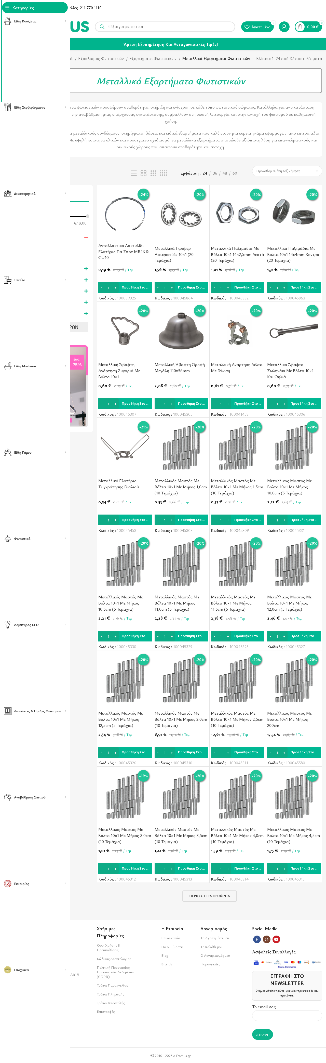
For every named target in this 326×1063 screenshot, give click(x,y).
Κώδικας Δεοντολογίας (114, 958)
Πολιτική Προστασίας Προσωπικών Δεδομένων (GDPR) (115, 972)
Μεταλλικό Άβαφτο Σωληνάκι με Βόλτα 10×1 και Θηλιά (290, 370)
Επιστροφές (106, 1011)
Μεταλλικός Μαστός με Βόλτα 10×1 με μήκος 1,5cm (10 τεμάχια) (237, 487)
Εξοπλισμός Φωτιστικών (101, 58)
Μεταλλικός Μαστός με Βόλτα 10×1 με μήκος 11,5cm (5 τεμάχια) (233, 603)
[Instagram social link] (266, 939)
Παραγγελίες (210, 964)
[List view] (134, 173)
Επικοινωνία (170, 937)
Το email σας (264, 1006)
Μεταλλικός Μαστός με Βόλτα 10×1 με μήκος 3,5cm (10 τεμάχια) (181, 835)
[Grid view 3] (153, 173)
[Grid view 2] (143, 173)
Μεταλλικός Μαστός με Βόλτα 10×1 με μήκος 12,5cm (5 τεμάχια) (120, 719)
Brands (166, 964)
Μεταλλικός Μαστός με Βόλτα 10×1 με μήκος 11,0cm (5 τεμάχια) (177, 603)
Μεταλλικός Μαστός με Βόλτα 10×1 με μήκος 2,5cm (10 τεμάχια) (237, 719)
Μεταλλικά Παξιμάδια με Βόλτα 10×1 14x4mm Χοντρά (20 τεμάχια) (293, 254)
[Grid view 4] (163, 173)
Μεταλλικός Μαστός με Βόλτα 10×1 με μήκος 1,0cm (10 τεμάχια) (181, 487)
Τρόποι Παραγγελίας (112, 985)
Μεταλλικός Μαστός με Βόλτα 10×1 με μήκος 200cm (289, 719)
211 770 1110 (91, 7)
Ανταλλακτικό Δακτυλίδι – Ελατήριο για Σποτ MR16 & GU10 (123, 251)
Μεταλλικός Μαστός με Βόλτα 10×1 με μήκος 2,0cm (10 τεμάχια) (181, 719)
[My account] (284, 27)
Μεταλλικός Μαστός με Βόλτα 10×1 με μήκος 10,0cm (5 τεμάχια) (289, 487)
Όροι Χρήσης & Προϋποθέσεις (108, 947)
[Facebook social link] (257, 939)
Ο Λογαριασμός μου (215, 955)
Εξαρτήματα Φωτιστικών (153, 58)
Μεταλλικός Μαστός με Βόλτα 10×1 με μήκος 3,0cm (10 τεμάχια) (124, 835)
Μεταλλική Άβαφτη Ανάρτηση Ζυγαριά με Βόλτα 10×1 (119, 370)
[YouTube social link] (276, 939)
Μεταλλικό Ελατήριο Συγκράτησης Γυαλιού (118, 484)
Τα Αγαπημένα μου (214, 937)
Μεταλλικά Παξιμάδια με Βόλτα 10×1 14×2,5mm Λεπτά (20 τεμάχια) (237, 254)
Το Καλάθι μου (211, 946)
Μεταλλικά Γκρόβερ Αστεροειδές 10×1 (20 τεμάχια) (174, 254)
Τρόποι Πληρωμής (110, 994)
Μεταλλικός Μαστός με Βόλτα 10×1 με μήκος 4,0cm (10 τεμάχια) (237, 835)
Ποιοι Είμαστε (172, 946)
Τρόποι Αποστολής (111, 1002)
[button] (125, 287)
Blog (164, 955)
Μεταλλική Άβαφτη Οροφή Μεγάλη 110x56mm (180, 367)
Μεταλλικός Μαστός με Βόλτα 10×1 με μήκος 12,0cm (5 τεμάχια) (289, 603)
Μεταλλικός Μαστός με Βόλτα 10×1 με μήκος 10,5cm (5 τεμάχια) (120, 603)
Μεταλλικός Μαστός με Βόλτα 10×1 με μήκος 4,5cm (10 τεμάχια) (293, 835)
